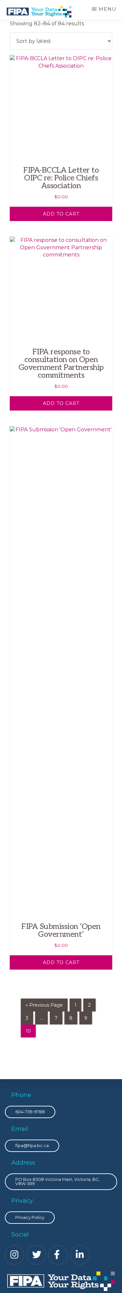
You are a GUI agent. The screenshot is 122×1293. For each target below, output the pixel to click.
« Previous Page (44, 1005)
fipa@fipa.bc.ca (32, 1145)
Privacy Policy (29, 1217)
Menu (107, 9)
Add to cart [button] (61, 214)
